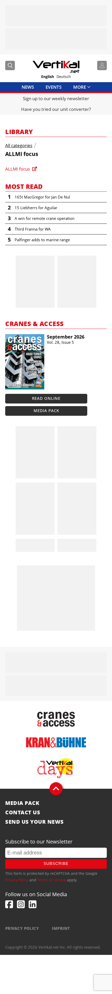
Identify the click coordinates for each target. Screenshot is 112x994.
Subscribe (56, 863)
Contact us (22, 812)
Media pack (46, 410)
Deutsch (64, 76)
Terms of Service (51, 879)
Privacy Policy (16, 879)
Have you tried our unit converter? (56, 109)
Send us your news (34, 821)
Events (53, 87)
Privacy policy (22, 928)
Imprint (61, 928)
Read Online (46, 398)
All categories (18, 145)
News (28, 87)
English (47, 76)
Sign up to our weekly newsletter (56, 98)
